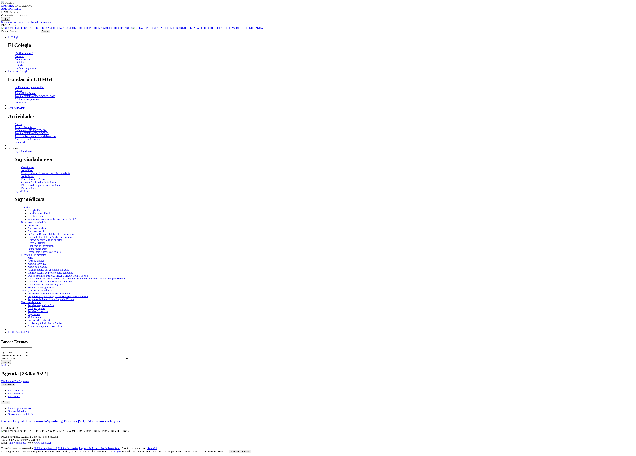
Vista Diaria (14, 396)
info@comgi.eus (17, 442)
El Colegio (13, 37)
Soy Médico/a (22, 191)
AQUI (117, 451)
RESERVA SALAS (18, 332)
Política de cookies (68, 448)
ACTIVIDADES (17, 108)
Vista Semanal (15, 393)
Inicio (4, 365)
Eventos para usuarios (19, 408)
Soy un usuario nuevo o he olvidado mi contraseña (27, 22)
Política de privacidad (45, 448)
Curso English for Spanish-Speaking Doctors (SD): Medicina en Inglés (60, 421)
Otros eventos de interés (20, 414)
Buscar (5, 31)
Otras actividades (17, 411)
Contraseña (7, 15)
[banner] (132, 28)
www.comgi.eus (42, 442)
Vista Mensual (15, 390)
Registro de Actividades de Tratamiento (99, 448)
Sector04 (152, 448)
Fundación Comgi (17, 71)
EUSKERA (7, 5)
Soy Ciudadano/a (24, 151)
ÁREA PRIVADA (11, 8)
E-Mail (5, 11)
